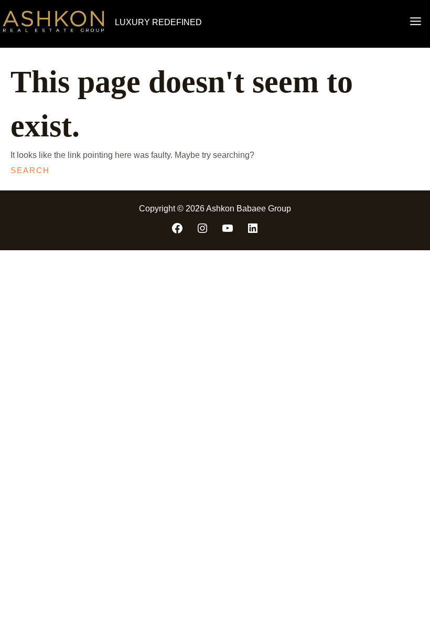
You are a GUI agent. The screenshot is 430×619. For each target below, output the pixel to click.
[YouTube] (227, 228)
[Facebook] (177, 228)
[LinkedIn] (252, 228)
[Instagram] (202, 228)
